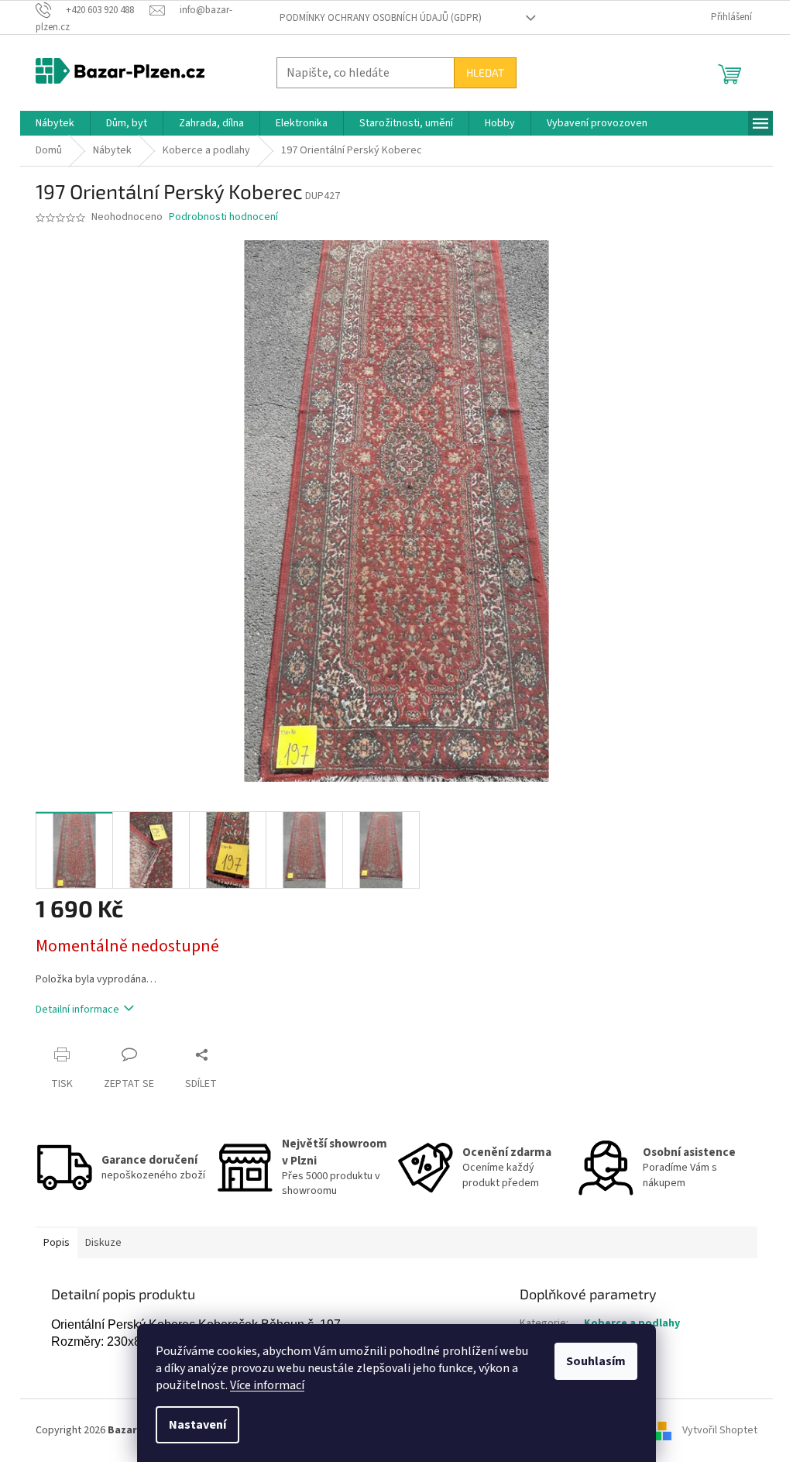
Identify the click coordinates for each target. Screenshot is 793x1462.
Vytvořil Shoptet (719, 1430)
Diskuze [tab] (103, 1242)
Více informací (267, 1385)
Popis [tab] (56, 1242)
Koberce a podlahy (632, 1323)
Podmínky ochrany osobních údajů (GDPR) (381, 18)
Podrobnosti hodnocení (223, 217)
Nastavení (197, 1424)
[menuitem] (55, 123)
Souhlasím (596, 1361)
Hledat (485, 72)
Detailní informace (77, 1009)
